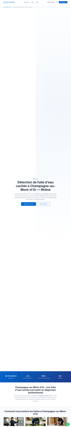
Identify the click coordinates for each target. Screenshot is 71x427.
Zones (37, 2)
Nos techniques (43, 203)
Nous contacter (63, 2)
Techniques (26, 2)
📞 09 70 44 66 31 (51, 2)
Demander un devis (28, 203)
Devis (33, 2)
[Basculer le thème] (57, 2)
